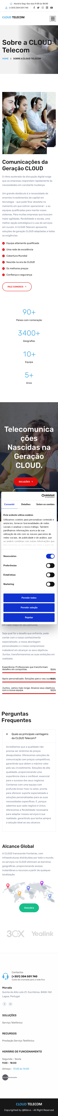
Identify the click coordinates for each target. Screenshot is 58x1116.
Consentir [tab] (9, 504)
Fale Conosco (15, 286)
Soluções (24, 481)
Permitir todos (29, 597)
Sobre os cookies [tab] (45, 504)
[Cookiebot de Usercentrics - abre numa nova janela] (42, 496)
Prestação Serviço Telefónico (18, 1040)
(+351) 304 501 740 (18, 7)
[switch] (50, 565)
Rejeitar (29, 617)
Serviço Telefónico (12, 1022)
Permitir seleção (29, 607)
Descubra (29, 908)
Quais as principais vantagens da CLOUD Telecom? (30, 736)
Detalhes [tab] (25, 504)
